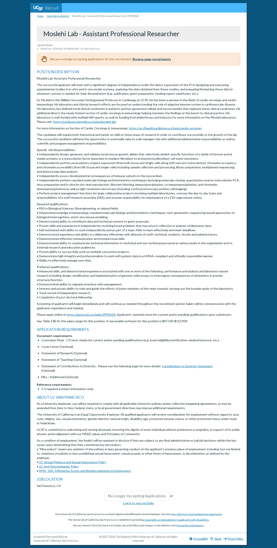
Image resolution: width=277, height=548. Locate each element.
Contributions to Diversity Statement (187, 366)
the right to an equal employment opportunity (197, 514)
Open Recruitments (58, 16)
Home (40, 16)
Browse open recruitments (152, 59)
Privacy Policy (235, 538)
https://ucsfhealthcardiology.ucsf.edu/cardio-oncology (165, 128)
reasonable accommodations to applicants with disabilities (176, 519)
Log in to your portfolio (138, 503)
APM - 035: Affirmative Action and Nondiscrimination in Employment (85, 471)
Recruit (52, 7)
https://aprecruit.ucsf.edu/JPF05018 (91, 314)
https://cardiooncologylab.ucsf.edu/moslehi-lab (84, 122)
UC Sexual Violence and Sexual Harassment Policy (72, 462)
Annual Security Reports (190, 525)
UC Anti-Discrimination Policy (59, 466)
